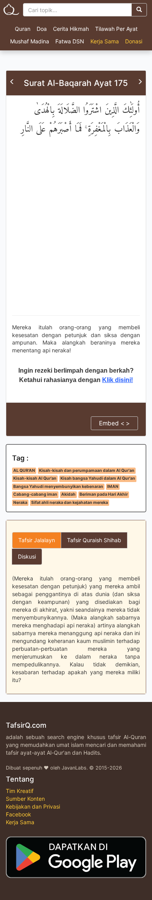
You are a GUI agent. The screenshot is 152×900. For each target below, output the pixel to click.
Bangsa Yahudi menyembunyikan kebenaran (58, 486)
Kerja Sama (104, 41)
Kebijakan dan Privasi (33, 806)
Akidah (68, 494)
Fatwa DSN (69, 41)
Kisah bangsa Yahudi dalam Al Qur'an (97, 478)
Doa (42, 28)
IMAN (112, 486)
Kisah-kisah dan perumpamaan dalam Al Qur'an (86, 470)
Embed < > (114, 423)
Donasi (133, 41)
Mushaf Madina (29, 41)
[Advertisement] (76, 232)
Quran (22, 28)
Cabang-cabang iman (35, 494)
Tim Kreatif (20, 791)
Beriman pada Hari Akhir (104, 494)
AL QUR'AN (24, 470)
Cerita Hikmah (71, 28)
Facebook (18, 814)
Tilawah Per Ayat (116, 28)
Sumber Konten (25, 798)
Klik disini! (117, 380)
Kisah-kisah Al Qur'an (35, 478)
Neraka (20, 502)
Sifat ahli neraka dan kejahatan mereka (69, 502)
